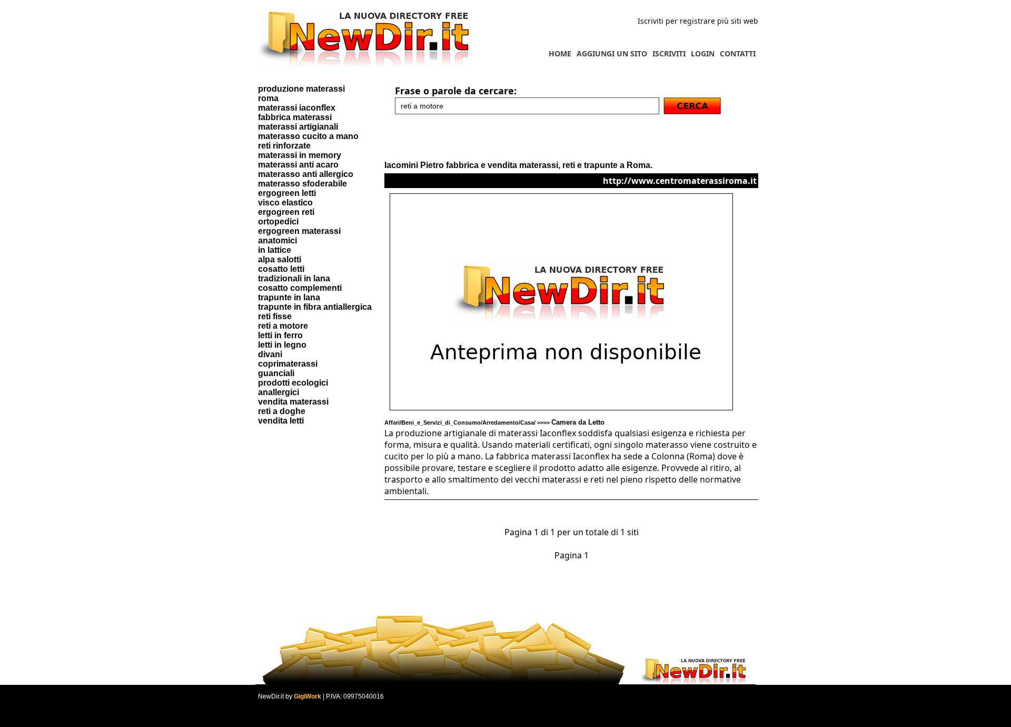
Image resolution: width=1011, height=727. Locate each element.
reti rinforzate (284, 145)
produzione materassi (301, 88)
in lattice (274, 249)
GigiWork (307, 696)
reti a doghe (281, 411)
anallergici (278, 392)
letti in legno (282, 344)
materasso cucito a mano (308, 136)
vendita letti (281, 420)
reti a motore (283, 325)
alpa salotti (279, 259)
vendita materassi (293, 401)
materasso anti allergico (305, 174)
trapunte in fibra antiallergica (315, 306)
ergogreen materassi (299, 231)
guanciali (276, 373)
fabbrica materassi (295, 117)
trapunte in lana (289, 297)
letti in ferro (280, 335)
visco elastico (285, 202)
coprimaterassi (288, 363)
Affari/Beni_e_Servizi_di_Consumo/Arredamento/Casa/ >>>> (494, 422)
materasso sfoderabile (302, 183)
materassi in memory (299, 155)
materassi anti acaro (298, 164)
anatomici (277, 240)
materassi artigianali (298, 126)
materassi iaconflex (296, 107)
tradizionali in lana (294, 278)
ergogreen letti (287, 193)
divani (270, 354)
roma (268, 98)
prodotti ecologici (293, 382)
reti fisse (275, 316)
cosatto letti (281, 268)
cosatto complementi (300, 287)
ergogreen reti (286, 212)
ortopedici (278, 221)
